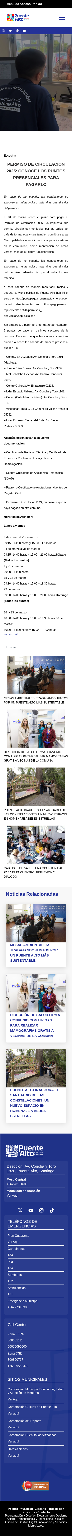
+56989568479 (18, 1366)
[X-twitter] (20, 1210)
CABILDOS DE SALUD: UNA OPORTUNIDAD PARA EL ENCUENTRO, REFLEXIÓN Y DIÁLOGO (33, 872)
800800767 (15, 1359)
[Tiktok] (17, 30)
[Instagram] (3, 30)
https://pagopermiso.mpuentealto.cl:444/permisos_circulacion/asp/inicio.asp (36, 310)
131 (10, 1294)
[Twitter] (10, 30)
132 (10, 1281)
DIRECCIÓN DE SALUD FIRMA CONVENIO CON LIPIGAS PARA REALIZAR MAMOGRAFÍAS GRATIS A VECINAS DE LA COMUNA (36, 756)
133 (10, 1255)
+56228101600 (17, 1184)
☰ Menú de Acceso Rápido (22, 4)
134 (10, 1268)
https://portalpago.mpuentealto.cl (35, 298)
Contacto (43, 1512)
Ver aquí (13, 1413)
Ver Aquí (12, 1195)
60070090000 (17, 1346)
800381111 (15, 1340)
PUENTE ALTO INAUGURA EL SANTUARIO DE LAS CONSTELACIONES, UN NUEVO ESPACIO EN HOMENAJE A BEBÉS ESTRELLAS (35, 814)
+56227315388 (18, 1307)
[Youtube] (24, 30)
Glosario (40, 1508)
